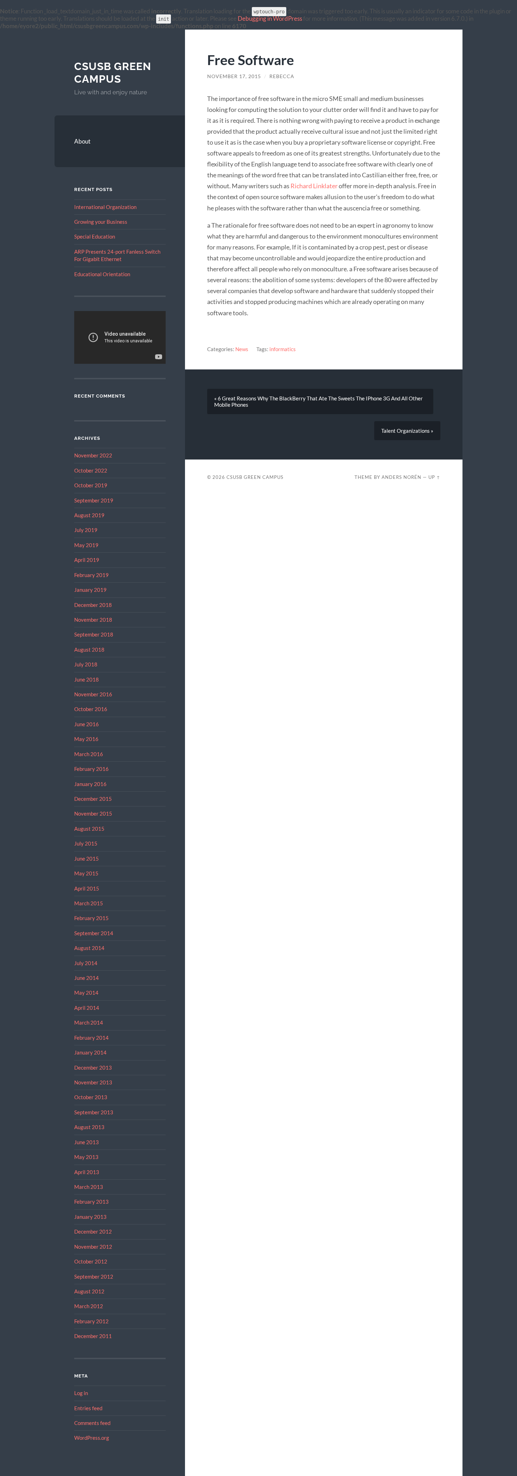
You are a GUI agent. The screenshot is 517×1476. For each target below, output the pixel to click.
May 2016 (86, 739)
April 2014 (86, 1008)
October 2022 (90, 470)
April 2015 (86, 888)
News (241, 349)
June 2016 (86, 724)
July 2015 (85, 843)
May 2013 (86, 1157)
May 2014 (86, 992)
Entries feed (88, 1408)
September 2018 (93, 634)
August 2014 (89, 948)
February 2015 (91, 918)
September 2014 (93, 933)
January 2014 (90, 1052)
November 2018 (93, 619)
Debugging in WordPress (270, 18)
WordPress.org (91, 1437)
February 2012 (91, 1321)
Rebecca (281, 76)
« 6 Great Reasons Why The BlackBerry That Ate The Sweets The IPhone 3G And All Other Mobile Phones (318, 401)
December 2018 (93, 605)
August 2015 (89, 828)
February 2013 (91, 1201)
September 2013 (93, 1112)
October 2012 (90, 1261)
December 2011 (93, 1336)
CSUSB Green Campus (112, 72)
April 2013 (86, 1172)
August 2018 (89, 649)
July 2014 (85, 963)
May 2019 (86, 545)
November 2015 (93, 813)
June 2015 (86, 858)
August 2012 (89, 1291)
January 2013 (90, 1217)
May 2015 (86, 873)
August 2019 (89, 515)
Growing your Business (100, 221)
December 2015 (93, 799)
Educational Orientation (102, 274)
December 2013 (93, 1067)
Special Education (94, 236)
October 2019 (90, 485)
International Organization (105, 207)
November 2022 (93, 455)
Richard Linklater (314, 186)
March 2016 (88, 754)
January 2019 (90, 590)
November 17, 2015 (234, 76)
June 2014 (86, 978)
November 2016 (93, 694)
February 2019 (91, 575)
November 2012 (93, 1246)
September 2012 (93, 1276)
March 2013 (88, 1187)
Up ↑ (434, 477)
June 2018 (86, 679)
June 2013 (86, 1142)
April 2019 (86, 560)
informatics (282, 349)
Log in (81, 1393)
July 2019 (85, 530)
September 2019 (93, 500)
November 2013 (93, 1082)
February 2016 (91, 769)
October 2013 (90, 1097)
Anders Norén (401, 477)
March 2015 (88, 903)
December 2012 (93, 1231)
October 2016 (90, 709)
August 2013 (89, 1127)
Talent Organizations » (407, 430)
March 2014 (88, 1022)
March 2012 (88, 1306)
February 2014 (91, 1037)
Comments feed (92, 1423)
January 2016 (90, 784)
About (82, 141)
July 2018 (85, 664)
